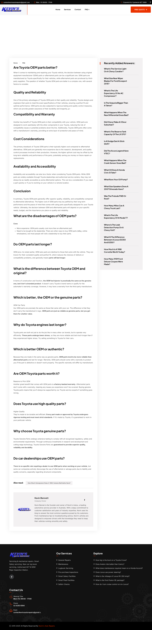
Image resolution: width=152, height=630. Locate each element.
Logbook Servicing (65, 568)
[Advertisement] (76, 30)
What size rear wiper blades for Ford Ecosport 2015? (115, 81)
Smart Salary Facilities (66, 576)
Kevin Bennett (41, 498)
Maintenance (63, 564)
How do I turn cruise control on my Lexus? (112, 584)
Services (67, 9)
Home (58, 9)
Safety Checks (64, 584)
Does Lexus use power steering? (108, 572)
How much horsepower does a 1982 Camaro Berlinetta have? (49, 483)
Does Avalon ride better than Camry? (110, 564)
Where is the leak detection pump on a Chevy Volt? (114, 227)
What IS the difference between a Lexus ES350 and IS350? (115, 240)
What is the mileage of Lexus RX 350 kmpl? (113, 576)
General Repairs (64, 560)
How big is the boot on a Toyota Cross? (111, 560)
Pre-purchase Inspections (68, 572)
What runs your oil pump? (116, 179)
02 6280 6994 (19, 606)
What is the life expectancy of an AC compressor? (113, 93)
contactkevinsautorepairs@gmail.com (17, 2)
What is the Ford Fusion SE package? (110, 580)
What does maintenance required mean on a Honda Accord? (119, 568)
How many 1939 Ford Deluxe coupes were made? (113, 261)
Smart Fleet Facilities (66, 580)
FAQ (86, 9)
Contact (78, 9)
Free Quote (139, 10)
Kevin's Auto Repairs (47, 626)
